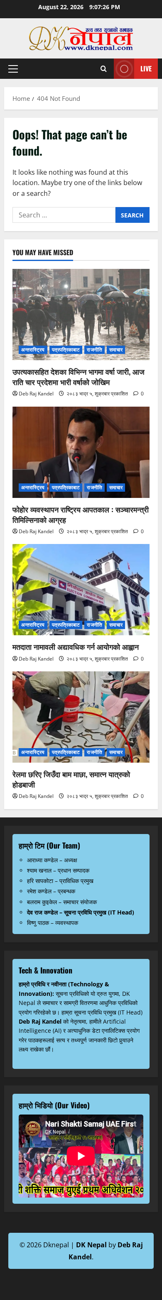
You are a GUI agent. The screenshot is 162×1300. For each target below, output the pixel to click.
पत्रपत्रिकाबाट (66, 349)
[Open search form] (104, 69)
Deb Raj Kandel (36, 393)
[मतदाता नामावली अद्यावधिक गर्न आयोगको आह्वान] (81, 589)
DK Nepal (91, 1244)
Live (146, 68)
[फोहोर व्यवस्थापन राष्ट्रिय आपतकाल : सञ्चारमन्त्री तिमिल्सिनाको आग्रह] (81, 452)
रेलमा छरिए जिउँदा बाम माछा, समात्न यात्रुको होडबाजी (71, 779)
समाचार (116, 349)
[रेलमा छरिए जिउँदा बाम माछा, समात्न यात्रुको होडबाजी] (81, 717)
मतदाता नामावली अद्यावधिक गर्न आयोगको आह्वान (75, 646)
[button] (13, 69)
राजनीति (94, 349)
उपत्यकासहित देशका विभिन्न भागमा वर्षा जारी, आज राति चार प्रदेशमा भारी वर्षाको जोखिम (78, 376)
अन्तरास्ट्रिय (33, 349)
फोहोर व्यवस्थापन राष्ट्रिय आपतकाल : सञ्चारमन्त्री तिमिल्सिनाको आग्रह (80, 514)
